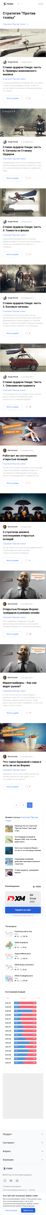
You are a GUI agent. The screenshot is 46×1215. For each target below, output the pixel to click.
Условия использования (12, 1186)
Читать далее (12, 98)
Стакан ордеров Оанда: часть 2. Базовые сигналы (22, 305)
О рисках (31, 1190)
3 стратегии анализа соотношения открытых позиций (18, 536)
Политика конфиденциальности (15, 1190)
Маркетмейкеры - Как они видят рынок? (19, 684)
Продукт (7, 1134)
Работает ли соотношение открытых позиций (20, 457)
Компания (8, 1159)
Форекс (7, 1151)
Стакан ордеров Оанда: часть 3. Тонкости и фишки (22, 228)
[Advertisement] (23, 1096)
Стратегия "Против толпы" (14, 79)
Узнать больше (11, 1210)
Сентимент (9, 1142)
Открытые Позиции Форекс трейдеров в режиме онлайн (21, 611)
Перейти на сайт (23, 910)
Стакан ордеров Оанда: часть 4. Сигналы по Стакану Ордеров (22, 151)
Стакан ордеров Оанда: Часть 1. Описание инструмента (22, 384)
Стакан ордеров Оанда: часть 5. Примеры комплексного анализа (22, 71)
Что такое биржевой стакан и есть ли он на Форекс (22, 763)
